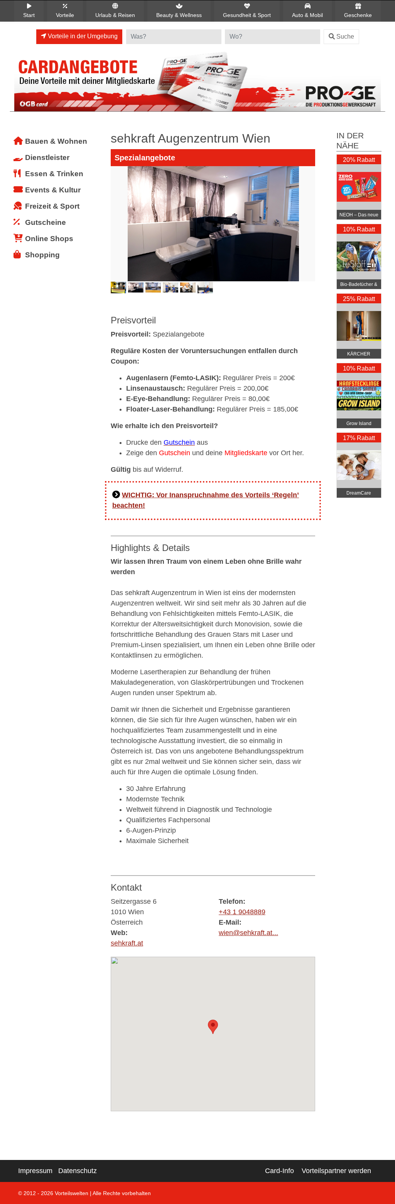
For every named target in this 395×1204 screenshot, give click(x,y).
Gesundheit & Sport (247, 15)
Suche (345, 36)
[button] (213, 1027)
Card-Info (279, 1171)
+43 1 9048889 (242, 912)
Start (29, 15)
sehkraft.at (127, 943)
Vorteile (65, 15)
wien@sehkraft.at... (248, 933)
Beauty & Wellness (179, 15)
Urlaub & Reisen (115, 15)
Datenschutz (77, 1171)
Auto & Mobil (307, 15)
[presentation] (118, 235)
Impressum (35, 1171)
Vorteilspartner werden (336, 1171)
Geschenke (358, 15)
